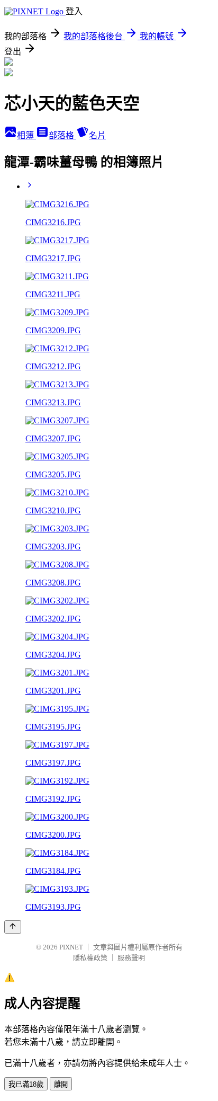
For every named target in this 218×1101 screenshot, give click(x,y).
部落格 (62, 135)
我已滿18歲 (25, 1084)
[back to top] (12, 927)
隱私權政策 (90, 958)
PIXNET (71, 947)
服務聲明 (131, 958)
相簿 (26, 135)
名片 (97, 135)
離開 (61, 1084)
